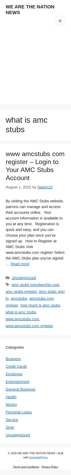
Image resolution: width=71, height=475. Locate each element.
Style (10, 427)
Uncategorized (24, 278)
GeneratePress (38, 457)
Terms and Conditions (26, 466)
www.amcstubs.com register (29, 326)
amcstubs (19, 298)
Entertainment (17, 382)
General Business (20, 389)
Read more (20, 264)
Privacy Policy (50, 466)
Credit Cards (16, 366)
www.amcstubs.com (22, 319)
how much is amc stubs (40, 305)
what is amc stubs (21, 312)
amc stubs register (21, 291)
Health (11, 397)
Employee (14, 374)
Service (12, 420)
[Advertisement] (35, 68)
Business (13, 359)
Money (11, 404)
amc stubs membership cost (35, 285)
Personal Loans (19, 412)
